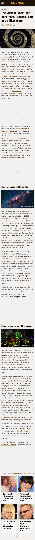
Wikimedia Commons (8, 445)
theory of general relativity (10, 417)
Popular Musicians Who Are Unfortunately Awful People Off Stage (26, 526)
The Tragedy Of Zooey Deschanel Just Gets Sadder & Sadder (26, 497)
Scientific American (10, 76)
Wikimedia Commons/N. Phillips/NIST (23, 345)
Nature (9, 138)
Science (4, 9)
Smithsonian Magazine (22, 431)
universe (13, 216)
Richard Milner (7, 24)
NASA (28, 243)
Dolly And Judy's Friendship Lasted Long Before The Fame (8, 497)
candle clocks (16, 91)
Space (22, 148)
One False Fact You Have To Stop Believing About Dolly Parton (9, 525)
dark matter (13, 155)
